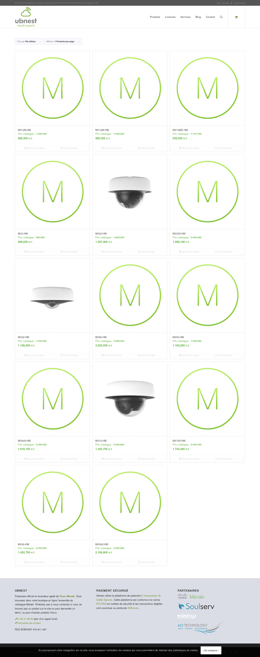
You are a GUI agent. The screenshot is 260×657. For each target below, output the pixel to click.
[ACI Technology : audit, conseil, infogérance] (201, 634)
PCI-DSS (101, 603)
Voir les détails (69, 148)
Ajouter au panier (36, 148)
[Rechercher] (221, 17)
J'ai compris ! (210, 650)
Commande (239, 3)
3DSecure (133, 608)
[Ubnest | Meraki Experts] (26, 17)
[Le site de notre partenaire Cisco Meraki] (191, 597)
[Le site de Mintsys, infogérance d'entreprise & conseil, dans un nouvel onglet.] (187, 618)
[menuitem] (223, 3)
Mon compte (223, 3)
